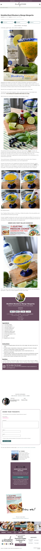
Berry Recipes (14, 395)
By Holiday (31, 543)
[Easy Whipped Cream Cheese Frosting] (37, 530)
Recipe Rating (4, 416)
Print (13, 311)
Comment (4, 420)
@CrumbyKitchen (22, 366)
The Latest (36, 543)
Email (3, 434)
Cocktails (20, 395)
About (12, 548)
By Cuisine (36, 540)
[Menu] (1, 4)
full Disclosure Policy (18, 19)
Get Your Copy (20, 544)
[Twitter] (12, 544)
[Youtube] (8, 544)
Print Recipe (24, 25)
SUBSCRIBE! (20, 477)
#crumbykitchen (32, 366)
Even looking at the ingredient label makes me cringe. (18, 93)
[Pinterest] (6, 544)
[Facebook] (2, 544)
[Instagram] (4, 544)
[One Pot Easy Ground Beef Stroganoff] (17, 530)
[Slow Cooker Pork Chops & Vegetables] (23, 530)
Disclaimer (15, 548)
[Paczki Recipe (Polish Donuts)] (3, 530)
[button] (18, 307)
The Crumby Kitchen (20, 4)
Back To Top (19, 548)
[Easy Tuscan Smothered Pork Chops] (30, 530)
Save (29, 311)
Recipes (24, 395)
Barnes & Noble (20, 518)
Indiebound (26, 518)
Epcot (29, 150)
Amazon (14, 518)
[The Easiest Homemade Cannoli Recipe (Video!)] (10, 530)
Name (3, 429)
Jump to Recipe (17, 25)
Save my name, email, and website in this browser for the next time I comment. (17, 438)
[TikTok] (10, 544)
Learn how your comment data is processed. (26, 447)
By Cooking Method (31, 540)
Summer (28, 395)
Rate (23, 311)
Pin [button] (18, 311)
